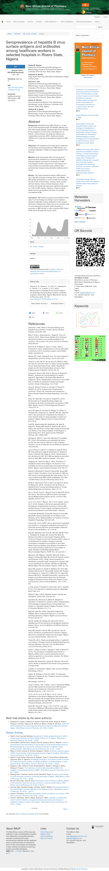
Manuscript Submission (84, 22)
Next (65, 809)
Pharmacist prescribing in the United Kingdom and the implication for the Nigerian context (39, 788)
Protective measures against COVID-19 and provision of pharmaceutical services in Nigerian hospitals (39, 752)
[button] (34, 313)
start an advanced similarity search (27, 814)
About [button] (97, 22)
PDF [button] (15, 67)
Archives (39, 22)
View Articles (88, 77)
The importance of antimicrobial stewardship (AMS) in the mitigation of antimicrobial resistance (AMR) (36, 769)
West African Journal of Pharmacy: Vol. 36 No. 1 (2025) (37, 739)
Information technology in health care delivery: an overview (45, 793)
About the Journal (46, 838)
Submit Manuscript (47, 832)
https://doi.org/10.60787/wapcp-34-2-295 (15, 88)
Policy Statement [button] (51, 22)
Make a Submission (82, 35)
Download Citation (57, 303)
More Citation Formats (39, 303)
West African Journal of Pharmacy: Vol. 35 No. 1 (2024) (39, 794)
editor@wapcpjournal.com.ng (76, 836)
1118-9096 (18, 851)
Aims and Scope (19, 22)
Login (105, 17)
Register (97, 17)
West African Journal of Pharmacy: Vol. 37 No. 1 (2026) (42, 749)
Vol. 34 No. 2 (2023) (30, 34)
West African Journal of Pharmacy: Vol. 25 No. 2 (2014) (37, 784)
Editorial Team (45, 834)
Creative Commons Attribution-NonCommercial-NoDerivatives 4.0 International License (46, 271)
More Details (80, 221)
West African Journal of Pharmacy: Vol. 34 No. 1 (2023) (40, 764)
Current (30, 22)
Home (8, 22)
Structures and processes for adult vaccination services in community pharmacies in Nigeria (39, 775)
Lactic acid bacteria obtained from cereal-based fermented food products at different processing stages (39, 726)
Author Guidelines (67, 22)
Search (100, 27)
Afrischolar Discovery (81, 869)
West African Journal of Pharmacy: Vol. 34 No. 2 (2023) (34, 728)
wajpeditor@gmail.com (87, 293)
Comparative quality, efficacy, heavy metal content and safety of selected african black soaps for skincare (87, 182)
